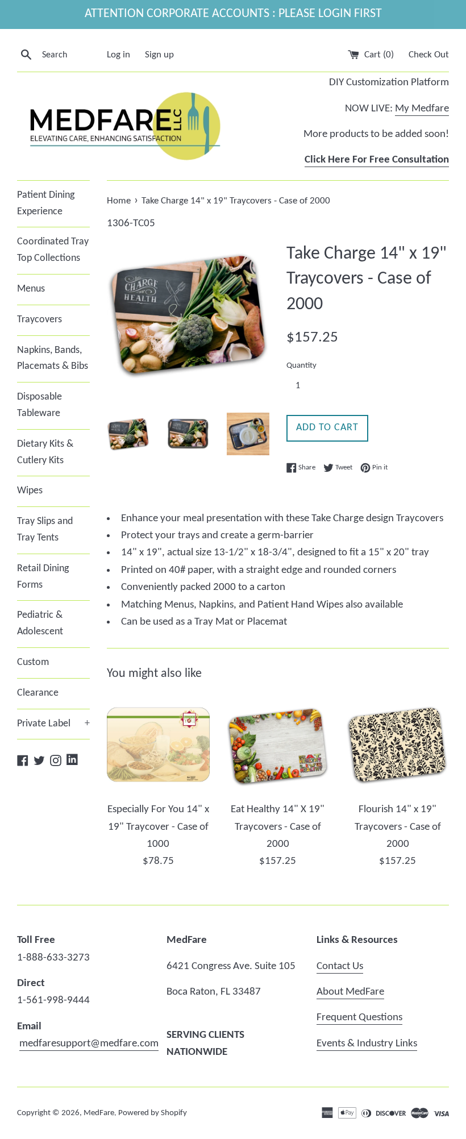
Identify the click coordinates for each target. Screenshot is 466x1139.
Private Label (53, 723)
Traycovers (39, 319)
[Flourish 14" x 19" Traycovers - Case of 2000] (397, 744)
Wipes (30, 490)
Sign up (159, 55)
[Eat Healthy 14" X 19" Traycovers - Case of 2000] (278, 744)
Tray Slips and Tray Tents (45, 529)
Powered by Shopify (152, 1113)
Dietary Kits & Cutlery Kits (45, 452)
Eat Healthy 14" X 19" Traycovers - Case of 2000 (277, 827)
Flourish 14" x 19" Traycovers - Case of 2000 (398, 827)
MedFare (99, 1113)
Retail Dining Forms (43, 577)
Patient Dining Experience (45, 203)
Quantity (301, 365)
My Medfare (422, 108)
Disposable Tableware (39, 405)
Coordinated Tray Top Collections (53, 250)
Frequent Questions (359, 1017)
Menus (31, 289)
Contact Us (340, 966)
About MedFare (350, 992)
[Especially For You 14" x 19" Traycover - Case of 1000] (158, 744)
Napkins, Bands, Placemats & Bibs (52, 358)
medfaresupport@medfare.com (89, 1043)
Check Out (429, 55)
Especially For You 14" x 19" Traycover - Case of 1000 (158, 827)
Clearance (38, 693)
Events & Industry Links (367, 1043)
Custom (33, 662)
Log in (118, 55)
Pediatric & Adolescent (40, 623)
